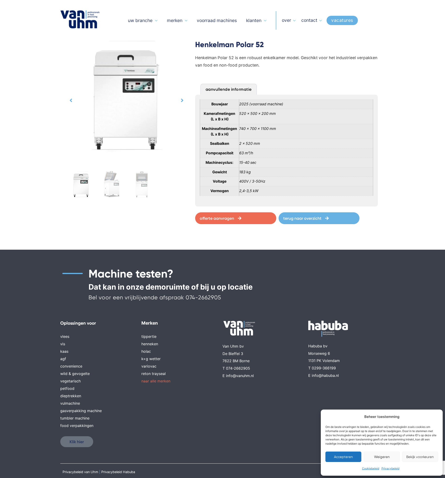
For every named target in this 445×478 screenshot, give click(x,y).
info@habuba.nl (325, 375)
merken (174, 20)
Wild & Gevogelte (75, 373)
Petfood (67, 388)
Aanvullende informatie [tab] (229, 89)
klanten (253, 20)
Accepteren (343, 457)
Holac (146, 351)
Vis (62, 344)
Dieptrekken (70, 396)
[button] (71, 100)
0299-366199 (324, 368)
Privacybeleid (390, 468)
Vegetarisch (70, 381)
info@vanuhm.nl (240, 375)
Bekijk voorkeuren (420, 457)
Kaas (64, 351)
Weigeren (382, 457)
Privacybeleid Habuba (118, 472)
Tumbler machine (74, 418)
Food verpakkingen (76, 425)
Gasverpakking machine (81, 410)
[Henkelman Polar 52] (126, 100)
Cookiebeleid (370, 468)
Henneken (149, 344)
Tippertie (148, 336)
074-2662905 (203, 297)
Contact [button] (309, 20)
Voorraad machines (217, 20)
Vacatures (342, 20)
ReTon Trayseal (153, 373)
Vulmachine (70, 403)
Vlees (64, 336)
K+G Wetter (151, 358)
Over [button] (286, 20)
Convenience (71, 366)
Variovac (148, 366)
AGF (63, 358)
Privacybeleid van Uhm (80, 472)
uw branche (140, 20)
